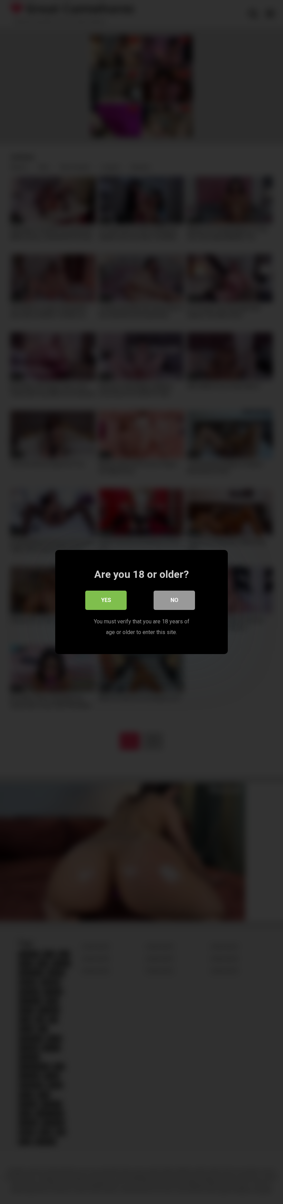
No (174, 600)
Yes (106, 600)
